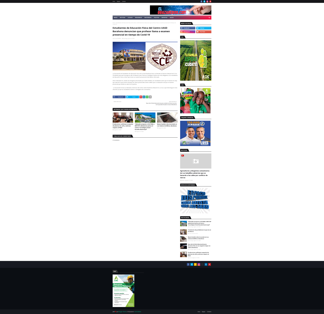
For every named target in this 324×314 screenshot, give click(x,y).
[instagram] (207, 1)
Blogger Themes (122, 311)
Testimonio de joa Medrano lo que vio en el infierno (199, 230)
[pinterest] (210, 1)
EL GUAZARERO (117, 38)
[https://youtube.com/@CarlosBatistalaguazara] (202, 264)
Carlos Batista (137, 311)
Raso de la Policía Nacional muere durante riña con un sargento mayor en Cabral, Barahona (199, 245)
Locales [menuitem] (130, 17)
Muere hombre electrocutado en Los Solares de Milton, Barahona (167, 125)
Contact (124, 1)
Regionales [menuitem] (138, 17)
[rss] (195, 264)
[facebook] (201, 1)
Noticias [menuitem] (122, 17)
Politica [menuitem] (156, 17)
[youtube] (203, 31)
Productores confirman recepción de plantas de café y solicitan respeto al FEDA (123, 125)
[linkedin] (206, 264)
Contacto (209, 311)
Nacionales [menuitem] (147, 17)
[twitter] (204, 1)
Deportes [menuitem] (164, 17)
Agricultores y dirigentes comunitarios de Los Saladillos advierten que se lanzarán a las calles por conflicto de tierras (194, 174)
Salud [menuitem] (172, 17)
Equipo (118, 1)
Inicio (114, 1)
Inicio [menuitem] (115, 17)
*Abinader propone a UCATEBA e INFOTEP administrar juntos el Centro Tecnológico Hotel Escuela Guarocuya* (144, 126)
